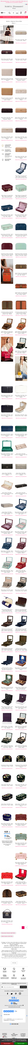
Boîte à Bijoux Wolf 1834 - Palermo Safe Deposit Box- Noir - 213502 (21, 493)
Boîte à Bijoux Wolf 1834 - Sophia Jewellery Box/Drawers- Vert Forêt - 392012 (21, 435)
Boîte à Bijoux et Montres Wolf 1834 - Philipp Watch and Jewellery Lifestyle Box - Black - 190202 (7, 708)
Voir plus (14, 962)
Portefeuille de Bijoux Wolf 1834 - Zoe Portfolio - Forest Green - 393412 (21, 766)
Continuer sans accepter (22, 1037)
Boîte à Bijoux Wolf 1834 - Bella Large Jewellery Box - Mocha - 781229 (21, 157)
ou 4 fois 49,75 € (23, 179)
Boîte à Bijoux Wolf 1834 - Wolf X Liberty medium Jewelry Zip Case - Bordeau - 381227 (21, 215)
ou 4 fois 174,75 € (23, 101)
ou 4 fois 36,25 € (23, 418)
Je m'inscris (23, 987)
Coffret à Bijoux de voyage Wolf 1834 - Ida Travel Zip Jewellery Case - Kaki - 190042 (21, 274)
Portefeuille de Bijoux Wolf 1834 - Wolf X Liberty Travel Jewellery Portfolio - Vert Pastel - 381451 (21, 254)
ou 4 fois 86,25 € (9, 218)
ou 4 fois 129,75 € (23, 690)
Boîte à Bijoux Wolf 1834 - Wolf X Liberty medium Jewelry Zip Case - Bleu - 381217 (7, 215)
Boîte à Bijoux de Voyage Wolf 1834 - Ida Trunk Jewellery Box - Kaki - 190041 (7, 332)
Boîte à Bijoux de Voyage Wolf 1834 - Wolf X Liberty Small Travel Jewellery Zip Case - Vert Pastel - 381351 (21, 196)
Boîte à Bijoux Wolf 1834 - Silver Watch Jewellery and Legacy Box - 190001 (21, 707)
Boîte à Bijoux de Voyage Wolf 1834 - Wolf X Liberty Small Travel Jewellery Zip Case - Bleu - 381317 (21, 177)
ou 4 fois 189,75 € (23, 573)
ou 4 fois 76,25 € (9, 437)
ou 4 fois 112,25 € (9, 612)
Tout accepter (20, 1043)
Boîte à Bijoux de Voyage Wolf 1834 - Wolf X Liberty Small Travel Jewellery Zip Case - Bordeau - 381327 (7, 196)
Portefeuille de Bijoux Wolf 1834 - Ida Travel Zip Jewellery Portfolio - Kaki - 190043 (7, 313)
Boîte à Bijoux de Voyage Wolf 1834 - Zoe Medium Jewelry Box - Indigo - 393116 (21, 746)
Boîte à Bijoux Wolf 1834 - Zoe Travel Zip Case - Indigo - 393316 (7, 804)
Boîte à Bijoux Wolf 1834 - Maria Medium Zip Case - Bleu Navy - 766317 (7, 415)
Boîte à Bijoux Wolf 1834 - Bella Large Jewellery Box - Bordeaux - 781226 (21, 138)
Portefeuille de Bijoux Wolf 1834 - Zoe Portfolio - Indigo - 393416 (7, 766)
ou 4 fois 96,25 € (9, 515)
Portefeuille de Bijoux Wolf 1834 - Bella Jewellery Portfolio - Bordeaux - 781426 (21, 79)
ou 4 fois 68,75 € (23, 612)
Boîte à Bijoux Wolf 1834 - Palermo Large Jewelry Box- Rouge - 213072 (21, 571)
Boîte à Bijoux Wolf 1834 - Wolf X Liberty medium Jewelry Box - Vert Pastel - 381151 (21, 532)
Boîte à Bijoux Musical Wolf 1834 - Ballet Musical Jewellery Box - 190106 (21, 668)
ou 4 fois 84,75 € (23, 276)
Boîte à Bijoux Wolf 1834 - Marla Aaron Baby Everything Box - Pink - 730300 (21, 863)
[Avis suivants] (27, 1016)
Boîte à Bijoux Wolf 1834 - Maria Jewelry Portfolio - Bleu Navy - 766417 (7, 396)
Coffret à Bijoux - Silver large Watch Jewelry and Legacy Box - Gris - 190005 (7, 727)
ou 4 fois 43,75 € (9, 924)
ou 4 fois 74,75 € (9, 81)
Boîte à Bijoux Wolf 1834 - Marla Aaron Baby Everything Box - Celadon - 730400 (21, 844)
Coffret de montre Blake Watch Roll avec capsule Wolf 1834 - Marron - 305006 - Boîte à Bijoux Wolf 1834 (21, 611)
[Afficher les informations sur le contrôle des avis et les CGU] (23, 1005)
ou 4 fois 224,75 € (23, 651)
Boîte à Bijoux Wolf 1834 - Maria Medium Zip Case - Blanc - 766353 (21, 396)
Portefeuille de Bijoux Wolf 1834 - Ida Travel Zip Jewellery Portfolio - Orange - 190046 (21, 313)
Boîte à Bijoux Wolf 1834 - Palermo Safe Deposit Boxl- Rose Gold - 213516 (7, 493)
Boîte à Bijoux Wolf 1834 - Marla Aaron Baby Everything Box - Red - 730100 (7, 883)
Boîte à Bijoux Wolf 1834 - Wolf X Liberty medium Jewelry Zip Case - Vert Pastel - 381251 (7, 235)
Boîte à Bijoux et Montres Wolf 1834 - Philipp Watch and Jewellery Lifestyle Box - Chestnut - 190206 (21, 688)
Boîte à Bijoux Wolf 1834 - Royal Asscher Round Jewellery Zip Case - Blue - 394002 (7, 824)
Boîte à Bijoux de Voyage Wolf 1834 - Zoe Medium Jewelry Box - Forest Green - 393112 (7, 746)
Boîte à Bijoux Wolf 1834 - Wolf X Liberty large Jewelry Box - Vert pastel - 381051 (7, 571)
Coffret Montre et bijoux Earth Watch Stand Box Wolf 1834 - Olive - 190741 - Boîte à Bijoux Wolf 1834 (7, 650)
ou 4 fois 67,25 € (9, 457)
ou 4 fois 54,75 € (9, 593)
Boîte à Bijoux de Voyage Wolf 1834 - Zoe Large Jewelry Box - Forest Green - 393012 (21, 352)
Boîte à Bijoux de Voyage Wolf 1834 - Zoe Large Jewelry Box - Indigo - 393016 (21, 727)
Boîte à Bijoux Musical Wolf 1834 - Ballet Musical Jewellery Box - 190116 (7, 688)
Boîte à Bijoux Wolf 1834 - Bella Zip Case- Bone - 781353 (21, 40)
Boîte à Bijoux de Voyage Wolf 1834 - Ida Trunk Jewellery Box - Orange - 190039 (21, 332)
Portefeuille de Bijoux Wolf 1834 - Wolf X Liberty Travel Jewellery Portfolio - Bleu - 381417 (21, 235)
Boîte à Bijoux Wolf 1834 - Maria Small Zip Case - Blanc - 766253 (21, 415)
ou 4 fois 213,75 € (9, 140)
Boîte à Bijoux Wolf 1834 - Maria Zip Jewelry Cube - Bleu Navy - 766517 (7, 921)
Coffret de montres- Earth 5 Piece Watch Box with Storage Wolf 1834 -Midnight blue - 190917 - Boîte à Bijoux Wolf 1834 (7, 669)
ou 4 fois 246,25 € (9, 334)
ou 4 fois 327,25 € (23, 826)
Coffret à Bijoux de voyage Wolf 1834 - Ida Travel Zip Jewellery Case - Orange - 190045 (21, 293)
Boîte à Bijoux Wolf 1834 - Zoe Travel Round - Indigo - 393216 (7, 785)
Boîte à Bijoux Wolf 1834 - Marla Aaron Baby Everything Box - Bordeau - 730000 (21, 824)
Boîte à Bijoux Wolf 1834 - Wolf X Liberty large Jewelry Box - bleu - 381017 (7, 552)
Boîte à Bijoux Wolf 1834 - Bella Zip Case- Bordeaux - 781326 (7, 59)
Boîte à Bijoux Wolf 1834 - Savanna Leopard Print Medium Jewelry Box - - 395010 (21, 883)
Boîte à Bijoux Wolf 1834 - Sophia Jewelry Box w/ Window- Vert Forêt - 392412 (7, 454)
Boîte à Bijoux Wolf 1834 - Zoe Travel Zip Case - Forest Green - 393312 (21, 805)
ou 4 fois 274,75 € (9, 554)
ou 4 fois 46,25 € (23, 43)
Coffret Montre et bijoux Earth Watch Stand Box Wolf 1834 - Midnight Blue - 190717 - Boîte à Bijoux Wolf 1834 (21, 630)
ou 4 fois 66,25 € (23, 398)
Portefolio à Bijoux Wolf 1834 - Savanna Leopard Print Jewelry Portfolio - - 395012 (7, 902)
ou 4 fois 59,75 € (23, 457)
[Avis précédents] (1, 1016)
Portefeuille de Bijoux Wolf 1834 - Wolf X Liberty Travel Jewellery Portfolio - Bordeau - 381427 (7, 254)
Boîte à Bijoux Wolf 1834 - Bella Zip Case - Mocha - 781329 (21, 59)
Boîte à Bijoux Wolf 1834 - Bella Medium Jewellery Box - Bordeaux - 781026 (7, 118)
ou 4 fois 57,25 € (9, 807)
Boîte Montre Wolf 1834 (7, 936)
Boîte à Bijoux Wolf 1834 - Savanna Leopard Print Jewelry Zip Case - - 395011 (21, 902)
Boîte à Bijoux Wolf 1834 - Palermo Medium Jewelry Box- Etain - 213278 (7, 513)
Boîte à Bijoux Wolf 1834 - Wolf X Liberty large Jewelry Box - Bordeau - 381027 (21, 552)
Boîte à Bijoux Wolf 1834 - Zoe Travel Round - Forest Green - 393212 (21, 785)
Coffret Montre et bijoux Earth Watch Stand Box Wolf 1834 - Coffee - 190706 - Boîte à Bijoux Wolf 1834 (7, 630)
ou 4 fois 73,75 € (9, 315)
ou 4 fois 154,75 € (8, 632)
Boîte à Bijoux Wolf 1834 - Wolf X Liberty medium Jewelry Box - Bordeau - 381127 (7, 532)
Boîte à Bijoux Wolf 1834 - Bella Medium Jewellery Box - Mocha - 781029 (21, 118)
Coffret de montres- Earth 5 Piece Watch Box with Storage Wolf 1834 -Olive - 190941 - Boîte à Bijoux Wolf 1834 (21, 650)
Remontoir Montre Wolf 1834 (8, 933)
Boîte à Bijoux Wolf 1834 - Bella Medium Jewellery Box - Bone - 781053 (21, 99)
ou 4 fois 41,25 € (9, 496)
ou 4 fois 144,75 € (23, 515)
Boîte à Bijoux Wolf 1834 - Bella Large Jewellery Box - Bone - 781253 (7, 138)
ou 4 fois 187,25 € (9, 729)
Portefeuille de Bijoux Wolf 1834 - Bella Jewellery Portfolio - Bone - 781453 (7, 79)
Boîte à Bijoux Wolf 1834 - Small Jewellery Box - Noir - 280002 (21, 590)
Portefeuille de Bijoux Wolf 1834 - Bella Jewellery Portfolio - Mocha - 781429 (7, 99)
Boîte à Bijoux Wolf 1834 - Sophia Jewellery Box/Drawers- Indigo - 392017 (7, 435)
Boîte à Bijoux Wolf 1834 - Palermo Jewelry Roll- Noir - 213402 (7, 474)
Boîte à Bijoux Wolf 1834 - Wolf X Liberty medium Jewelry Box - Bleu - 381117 (21, 513)
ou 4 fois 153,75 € (8, 749)
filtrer (13, 23)
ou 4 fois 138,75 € (23, 671)
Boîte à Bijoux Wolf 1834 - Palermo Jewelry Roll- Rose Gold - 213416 (21, 454)
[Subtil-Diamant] (14, 7)
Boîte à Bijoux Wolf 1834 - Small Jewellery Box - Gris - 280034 (7, 590)
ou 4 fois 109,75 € (23, 885)
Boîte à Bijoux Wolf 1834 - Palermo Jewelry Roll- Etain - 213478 (21, 474)
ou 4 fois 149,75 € (23, 632)
